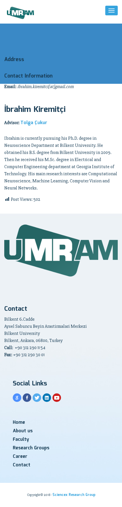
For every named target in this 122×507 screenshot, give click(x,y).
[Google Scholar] (17, 397)
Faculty (21, 439)
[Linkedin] (47, 397)
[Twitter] (37, 397)
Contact (21, 465)
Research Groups (31, 448)
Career (20, 456)
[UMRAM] (21, 13)
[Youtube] (56, 397)
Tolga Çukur (33, 122)
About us (23, 431)
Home (19, 422)
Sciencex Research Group (73, 495)
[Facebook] (27, 397)
